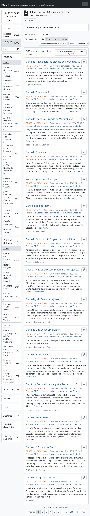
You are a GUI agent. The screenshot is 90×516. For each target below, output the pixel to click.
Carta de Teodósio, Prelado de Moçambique (49, 119)
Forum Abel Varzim (11, 317)
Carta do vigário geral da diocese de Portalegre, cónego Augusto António (53, 61)
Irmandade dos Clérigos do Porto (11, 350)
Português (11, 43)
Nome (6, 398)
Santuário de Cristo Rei (11, 363)
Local (6, 407)
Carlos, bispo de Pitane (38, 205)
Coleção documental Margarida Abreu (11, 227)
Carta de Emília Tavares (38, 354)
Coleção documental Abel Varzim (11, 182)
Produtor (8, 389)
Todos (6, 62)
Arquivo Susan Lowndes (11, 213)
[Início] (28, 4)
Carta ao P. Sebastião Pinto (40, 447)
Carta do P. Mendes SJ (37, 92)
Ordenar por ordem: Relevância (52, 44)
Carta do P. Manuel (36, 152)
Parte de (7, 56)
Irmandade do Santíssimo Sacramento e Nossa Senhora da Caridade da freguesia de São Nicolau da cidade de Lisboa (11, 154)
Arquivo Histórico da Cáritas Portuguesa (11, 123)
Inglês (11, 49)
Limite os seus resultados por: (11, 16)
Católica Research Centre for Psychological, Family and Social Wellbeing (11, 333)
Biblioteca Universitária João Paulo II (11, 276)
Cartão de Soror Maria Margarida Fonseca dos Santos (53, 384)
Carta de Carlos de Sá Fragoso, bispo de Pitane (51, 239)
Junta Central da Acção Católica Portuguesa (11, 198)
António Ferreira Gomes (11, 97)
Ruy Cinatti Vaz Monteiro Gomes (11, 84)
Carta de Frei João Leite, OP (40, 477)
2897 (72, 512)
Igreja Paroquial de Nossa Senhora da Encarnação (11, 376)
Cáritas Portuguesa (11, 296)
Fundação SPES (11, 287)
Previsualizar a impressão (37, 34)
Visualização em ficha (35, 39)
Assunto (7, 415)
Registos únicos (11, 35)
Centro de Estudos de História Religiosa (11, 260)
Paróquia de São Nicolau (11, 307)
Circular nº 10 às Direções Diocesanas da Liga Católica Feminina (53, 269)
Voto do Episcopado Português (42, 179)
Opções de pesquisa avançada (42, 27)
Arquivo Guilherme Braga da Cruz (11, 71)
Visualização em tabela (57, 39)
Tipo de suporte (7, 437)
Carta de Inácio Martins (38, 417)
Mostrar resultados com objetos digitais (72, 52)
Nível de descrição (8, 426)
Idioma (7, 28)
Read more (73, 111)
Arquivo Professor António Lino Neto (11, 108)
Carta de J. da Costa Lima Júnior (43, 299)
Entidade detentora (8, 242)
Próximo (81, 512)
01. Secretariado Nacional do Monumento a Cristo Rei (57, 68)
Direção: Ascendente (77, 44)
